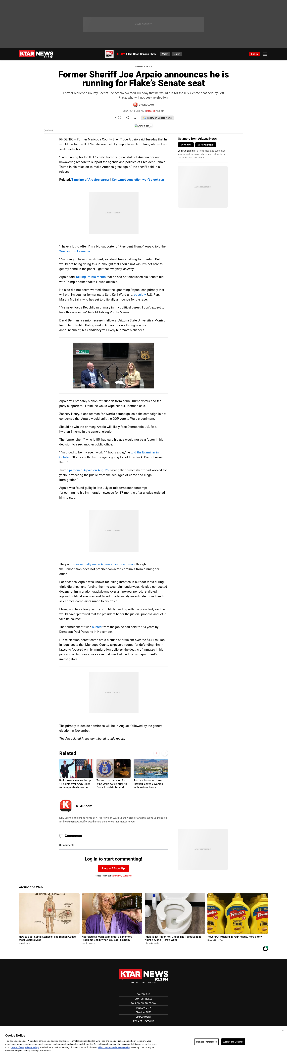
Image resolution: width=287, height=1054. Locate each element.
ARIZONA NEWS (143, 66)
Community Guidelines (122, 875)
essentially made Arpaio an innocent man (105, 564)
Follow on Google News (159, 118)
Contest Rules (143, 998)
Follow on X (143, 1007)
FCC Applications (143, 1021)
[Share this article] (127, 118)
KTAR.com (84, 806)
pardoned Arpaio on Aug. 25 (89, 470)
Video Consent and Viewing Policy (114, 1047)
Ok (283, 1030)
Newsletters (207, 144)
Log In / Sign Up (113, 868)
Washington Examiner (74, 251)
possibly (140, 295)
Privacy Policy (32, 1047)
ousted (97, 627)
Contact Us (143, 994)
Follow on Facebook (143, 1003)
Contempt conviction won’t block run (138, 180)
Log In (254, 54)
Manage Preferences (206, 1042)
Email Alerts (143, 1012)
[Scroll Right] (165, 753)
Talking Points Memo (91, 277)
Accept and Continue (233, 1042)
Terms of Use (17, 1047)
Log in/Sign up (185, 150)
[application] (113, 365)
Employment (143, 1016)
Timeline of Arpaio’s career (90, 180)
